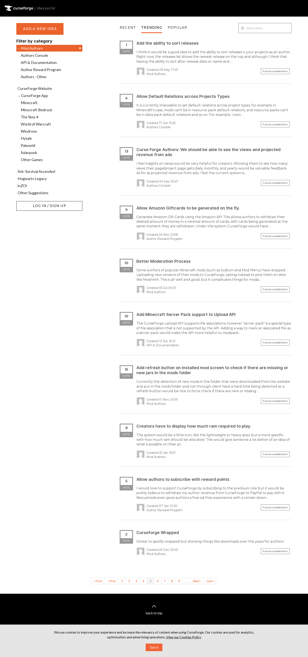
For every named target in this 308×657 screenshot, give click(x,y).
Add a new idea (40, 29)
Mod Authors (50, 48)
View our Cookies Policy (183, 637)
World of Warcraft (36, 124)
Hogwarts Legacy (32, 178)
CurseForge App (34, 95)
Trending (151, 28)
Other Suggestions (33, 192)
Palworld (28, 145)
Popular (177, 28)
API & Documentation (39, 62)
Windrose (29, 131)
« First (97, 581)
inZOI (22, 185)
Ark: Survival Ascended (36, 171)
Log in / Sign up (27, 203)
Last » (211, 581)
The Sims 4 (29, 117)
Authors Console (34, 55)
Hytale (26, 138)
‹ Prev (111, 581)
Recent (128, 28)
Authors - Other (34, 76)
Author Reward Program (41, 69)
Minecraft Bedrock (36, 109)
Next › (197, 581)
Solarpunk (29, 152)
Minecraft (29, 102)
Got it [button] (154, 647)
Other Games (32, 159)
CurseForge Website (35, 88)
